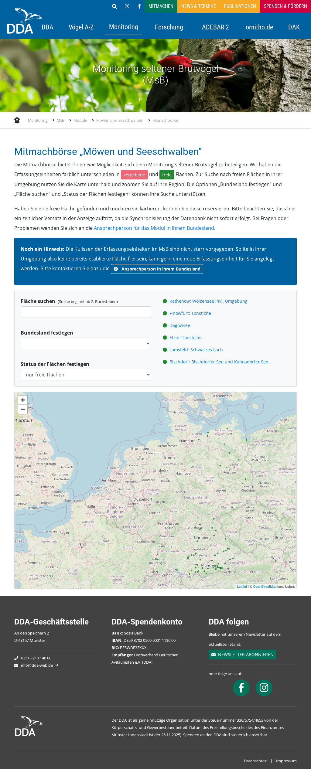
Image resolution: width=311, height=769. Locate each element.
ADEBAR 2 (215, 27)
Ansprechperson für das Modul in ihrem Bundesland (154, 228)
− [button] (23, 409)
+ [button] (23, 400)
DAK (294, 27)
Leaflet (242, 586)
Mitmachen (161, 6)
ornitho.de (259, 27)
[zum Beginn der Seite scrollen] (289, 747)
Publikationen (240, 6)
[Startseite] (17, 120)
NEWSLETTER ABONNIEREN (245, 654)
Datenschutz (255, 761)
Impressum (286, 761)
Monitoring (123, 27)
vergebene (134, 175)
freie (167, 175)
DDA (47, 27)
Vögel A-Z (81, 27)
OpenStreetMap (264, 586)
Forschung (169, 27)
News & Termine (198, 6)
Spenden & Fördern (285, 6)
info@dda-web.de (37, 665)
